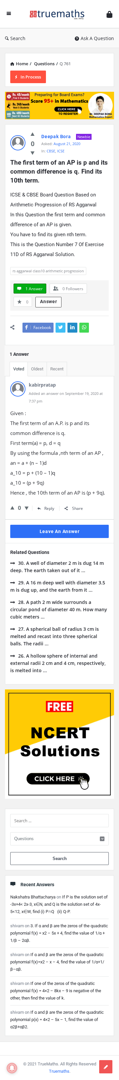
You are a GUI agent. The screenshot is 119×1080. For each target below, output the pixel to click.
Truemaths (59, 1071)
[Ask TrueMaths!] (59, 14)
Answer (48, 301)
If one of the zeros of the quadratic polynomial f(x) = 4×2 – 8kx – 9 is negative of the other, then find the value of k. (55, 990)
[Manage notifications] (12, 1068)
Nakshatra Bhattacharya (33, 896)
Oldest (37, 368)
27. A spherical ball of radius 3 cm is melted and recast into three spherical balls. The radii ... (54, 636)
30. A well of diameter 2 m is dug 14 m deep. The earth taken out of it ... (57, 566)
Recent (56, 368)
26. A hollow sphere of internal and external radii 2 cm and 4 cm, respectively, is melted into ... (58, 663)
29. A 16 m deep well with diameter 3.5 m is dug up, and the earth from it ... (57, 586)
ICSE (60, 150)
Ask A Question (97, 38)
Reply (49, 508)
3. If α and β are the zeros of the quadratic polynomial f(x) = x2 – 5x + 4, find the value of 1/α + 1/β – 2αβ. (59, 933)
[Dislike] (32, 153)
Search (17, 38)
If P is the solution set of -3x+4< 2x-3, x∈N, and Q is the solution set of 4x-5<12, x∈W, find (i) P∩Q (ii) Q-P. (59, 904)
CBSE (51, 150)
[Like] (32, 134)
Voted (18, 368)
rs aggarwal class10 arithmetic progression (48, 270)
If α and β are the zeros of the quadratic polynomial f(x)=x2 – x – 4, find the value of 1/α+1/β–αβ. (57, 962)
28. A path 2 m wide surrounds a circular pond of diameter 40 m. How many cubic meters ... (58, 609)
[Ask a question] (105, 1066)
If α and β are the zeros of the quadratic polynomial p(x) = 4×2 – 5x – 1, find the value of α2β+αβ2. (57, 1019)
